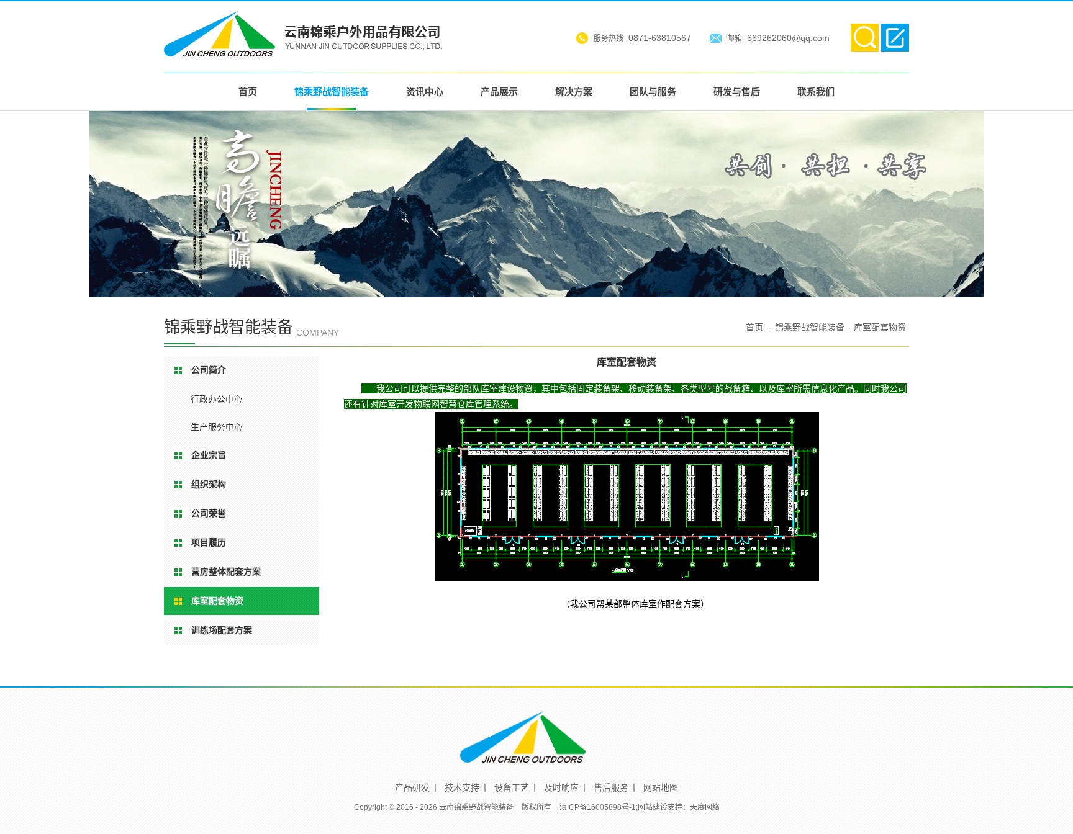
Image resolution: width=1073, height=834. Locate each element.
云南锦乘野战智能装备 (476, 807)
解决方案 (573, 91)
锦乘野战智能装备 (331, 91)
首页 (247, 91)
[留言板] (895, 38)
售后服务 (611, 787)
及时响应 (561, 787)
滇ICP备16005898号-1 (597, 807)
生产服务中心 (217, 427)
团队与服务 (653, 91)
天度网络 (705, 807)
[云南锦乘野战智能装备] (303, 50)
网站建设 (653, 807)
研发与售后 (736, 91)
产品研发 (412, 787)
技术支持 (462, 787)
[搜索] (865, 38)
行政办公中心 (217, 399)
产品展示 (499, 91)
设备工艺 (511, 787)
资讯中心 (424, 91)
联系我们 (816, 91)
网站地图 (660, 787)
